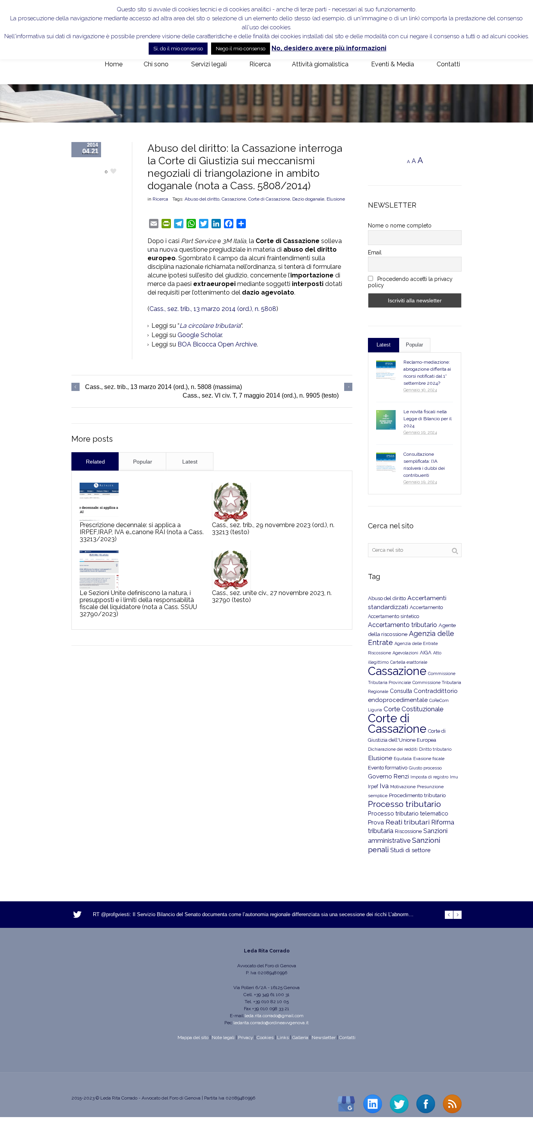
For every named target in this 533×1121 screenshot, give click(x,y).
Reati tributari (408, 822)
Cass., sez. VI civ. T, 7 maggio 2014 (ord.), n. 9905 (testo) (261, 395)
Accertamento (426, 607)
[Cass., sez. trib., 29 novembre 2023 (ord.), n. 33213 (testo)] (231, 502)
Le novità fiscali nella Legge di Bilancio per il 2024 (427, 418)
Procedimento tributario (417, 795)
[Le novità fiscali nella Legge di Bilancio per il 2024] (386, 420)
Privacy (245, 1037)
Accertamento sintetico (393, 616)
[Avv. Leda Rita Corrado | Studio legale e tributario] (77, 64)
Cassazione (234, 199)
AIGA (426, 653)
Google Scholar (200, 335)
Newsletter (324, 1037)
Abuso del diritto (202, 199)
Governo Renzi (388, 776)
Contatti (347, 1037)
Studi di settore (410, 850)
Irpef (373, 786)
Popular (142, 461)
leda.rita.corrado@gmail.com (274, 1015)
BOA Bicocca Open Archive (217, 344)
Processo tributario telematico (408, 813)
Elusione (336, 199)
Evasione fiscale (428, 758)
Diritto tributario (435, 749)
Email (375, 252)
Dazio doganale (308, 199)
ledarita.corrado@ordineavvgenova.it (271, 1022)
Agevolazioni (405, 653)
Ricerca (160, 199)
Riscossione (408, 831)
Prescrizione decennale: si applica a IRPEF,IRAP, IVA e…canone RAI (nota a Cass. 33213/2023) (142, 532)
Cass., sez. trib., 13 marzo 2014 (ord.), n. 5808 (212, 309)
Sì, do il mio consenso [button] (178, 49)
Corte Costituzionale (413, 709)
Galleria (300, 1037)
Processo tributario (404, 804)
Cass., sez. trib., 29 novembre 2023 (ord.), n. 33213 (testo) (273, 528)
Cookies (265, 1037)
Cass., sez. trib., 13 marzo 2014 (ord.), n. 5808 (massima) (163, 387)
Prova (376, 822)
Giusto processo (425, 768)
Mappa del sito (193, 1037)
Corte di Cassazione (269, 199)
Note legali (223, 1037)
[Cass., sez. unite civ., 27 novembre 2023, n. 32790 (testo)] (231, 570)
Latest (189, 461)
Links (283, 1037)
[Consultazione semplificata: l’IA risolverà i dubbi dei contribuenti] (386, 462)
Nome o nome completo (400, 225)
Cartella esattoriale (408, 662)
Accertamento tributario (402, 625)
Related (95, 461)
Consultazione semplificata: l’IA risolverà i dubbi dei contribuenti (424, 464)
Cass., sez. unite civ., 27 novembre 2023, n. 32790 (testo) (272, 596)
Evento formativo (387, 767)
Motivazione (403, 786)
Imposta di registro (429, 777)
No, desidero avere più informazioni (329, 48)
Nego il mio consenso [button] (240, 49)
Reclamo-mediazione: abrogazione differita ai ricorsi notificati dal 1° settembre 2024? (427, 372)
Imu (454, 777)
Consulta (401, 691)
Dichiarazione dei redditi (393, 749)
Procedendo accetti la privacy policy (410, 282)
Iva (384, 786)
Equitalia (403, 758)
